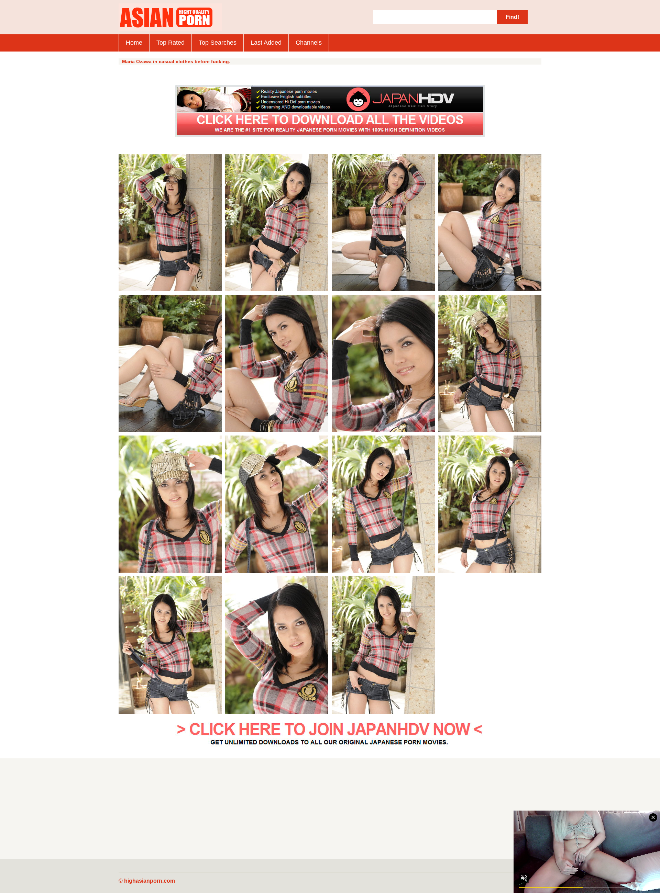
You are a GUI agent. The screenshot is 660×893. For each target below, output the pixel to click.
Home (134, 42)
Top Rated (170, 42)
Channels (309, 42)
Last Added (266, 42)
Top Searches (217, 42)
